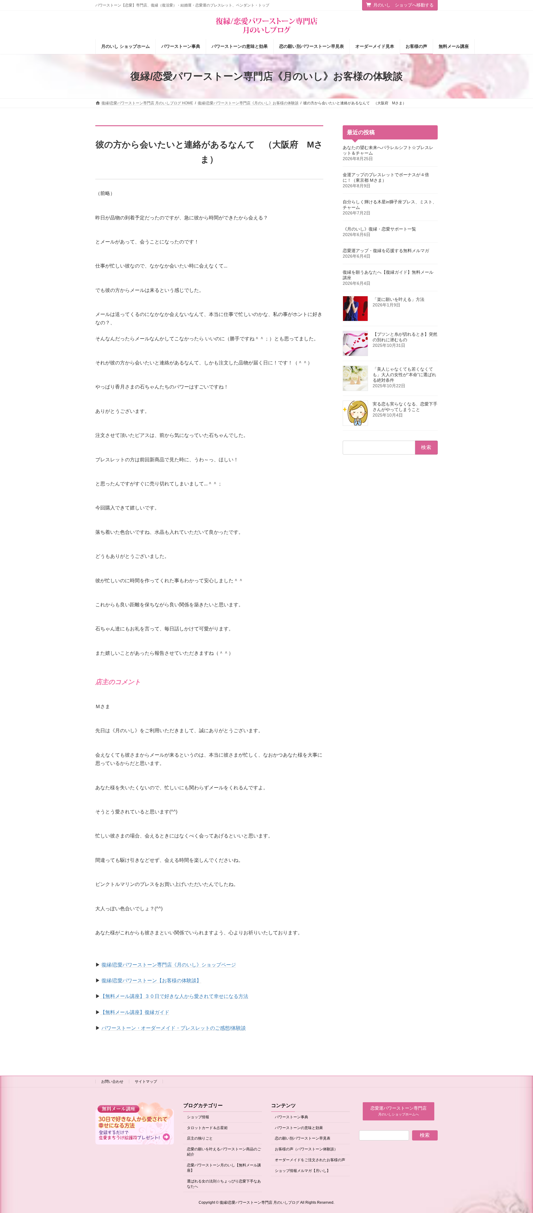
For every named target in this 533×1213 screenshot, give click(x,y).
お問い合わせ (112, 1081)
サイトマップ (146, 1081)
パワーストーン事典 (291, 1117)
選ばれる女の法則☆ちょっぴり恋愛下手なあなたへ (224, 1183)
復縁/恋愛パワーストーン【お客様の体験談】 (151, 980)
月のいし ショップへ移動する (403, 4)
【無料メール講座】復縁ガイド (134, 1012)
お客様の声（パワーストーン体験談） (306, 1149)
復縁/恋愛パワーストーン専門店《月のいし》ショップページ (168, 964)
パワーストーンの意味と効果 (299, 1127)
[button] (398, 1111)
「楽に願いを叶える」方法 (398, 299)
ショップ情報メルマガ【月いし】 (302, 1170)
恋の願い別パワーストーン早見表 (302, 1138)
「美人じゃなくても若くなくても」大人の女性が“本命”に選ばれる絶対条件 (404, 375)
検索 (425, 1135)
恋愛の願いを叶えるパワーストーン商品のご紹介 (224, 1152)
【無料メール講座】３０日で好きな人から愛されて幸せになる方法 (174, 996)
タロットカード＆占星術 (207, 1127)
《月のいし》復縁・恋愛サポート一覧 (379, 228)
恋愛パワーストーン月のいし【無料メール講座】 (224, 1168)
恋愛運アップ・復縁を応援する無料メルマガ (386, 250)
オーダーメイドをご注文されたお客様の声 (310, 1160)
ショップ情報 (198, 1117)
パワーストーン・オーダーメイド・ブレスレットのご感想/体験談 (173, 1028)
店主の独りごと (200, 1138)
